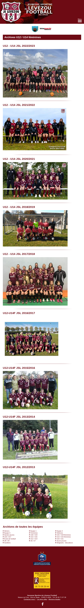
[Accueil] (12, 12)
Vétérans (60, 533)
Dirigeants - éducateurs (65, 543)
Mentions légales (54, 599)
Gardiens (7, 543)
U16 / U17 (7, 537)
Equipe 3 (7, 533)
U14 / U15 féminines (64, 537)
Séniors (6, 531)
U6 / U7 (33, 541)
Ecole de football (10, 539)
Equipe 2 (60, 531)
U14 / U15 (33, 537)
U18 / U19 (33, 535)
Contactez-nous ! (30, 599)
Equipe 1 (33, 531)
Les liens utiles (42, 599)
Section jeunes (9, 535)
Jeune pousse (61, 541)
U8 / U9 (6, 541)
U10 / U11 (60, 539)
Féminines (34, 533)
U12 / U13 (33, 539)
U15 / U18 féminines (64, 535)
